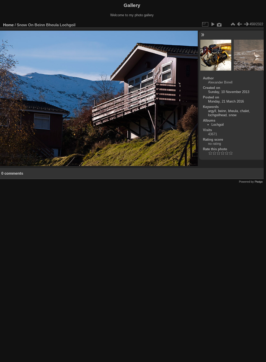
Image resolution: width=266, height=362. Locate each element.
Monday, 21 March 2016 (226, 101)
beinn (222, 111)
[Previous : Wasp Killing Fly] (239, 24)
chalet (244, 111)
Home (8, 25)
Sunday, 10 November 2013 (228, 92)
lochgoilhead (217, 115)
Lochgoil (217, 125)
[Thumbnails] (232, 24)
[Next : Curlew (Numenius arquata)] (246, 24)
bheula (233, 111)
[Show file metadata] (219, 24)
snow (232, 115)
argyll (212, 111)
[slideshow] (212, 24)
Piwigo (259, 181)
